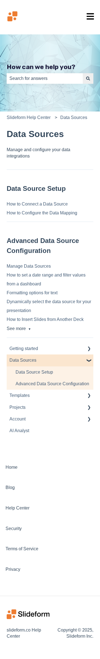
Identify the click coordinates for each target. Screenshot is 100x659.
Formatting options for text (32, 292)
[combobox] (45, 78)
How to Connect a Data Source (37, 204)
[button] (88, 349)
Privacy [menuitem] (13, 569)
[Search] (88, 78)
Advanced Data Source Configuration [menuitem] (52, 383)
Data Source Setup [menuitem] (34, 372)
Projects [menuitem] (17, 407)
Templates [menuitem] (19, 395)
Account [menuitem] (17, 419)
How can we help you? (41, 67)
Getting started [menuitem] (23, 348)
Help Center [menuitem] (17, 508)
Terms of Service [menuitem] (22, 548)
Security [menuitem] (14, 528)
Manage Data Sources (29, 266)
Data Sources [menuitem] (22, 360)
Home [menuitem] (12, 467)
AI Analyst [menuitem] (19, 430)
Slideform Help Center (29, 117)
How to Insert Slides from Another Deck (45, 319)
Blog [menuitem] (10, 487)
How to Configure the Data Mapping (42, 213)
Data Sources (73, 117)
